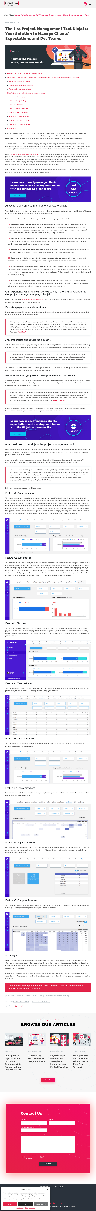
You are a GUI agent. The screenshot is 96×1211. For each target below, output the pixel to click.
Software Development (40, 1001)
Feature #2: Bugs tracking (17, 101)
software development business (32, 299)
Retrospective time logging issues (20, 89)
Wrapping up (11, 128)
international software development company (26, 154)
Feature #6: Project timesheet (19, 116)
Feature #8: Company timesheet (19, 124)
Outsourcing (38, 996)
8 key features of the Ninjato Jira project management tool (26, 93)
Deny (25, 1204)
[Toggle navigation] (90, 4)
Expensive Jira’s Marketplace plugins (21, 85)
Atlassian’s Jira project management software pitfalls (24, 73)
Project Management (21, 1001)
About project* (25, 1135)
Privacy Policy (41, 1157)
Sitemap (73, 1206)
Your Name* (24, 1119)
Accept (10, 1204)
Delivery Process (23, 996)
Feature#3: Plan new (16, 105)
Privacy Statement (30, 1208)
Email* (51, 1119)
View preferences (41, 1204)
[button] (47, 1189)
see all (48, 1079)
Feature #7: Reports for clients (19, 120)
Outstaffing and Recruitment (57, 996)
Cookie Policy (20, 1208)
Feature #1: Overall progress (18, 97)
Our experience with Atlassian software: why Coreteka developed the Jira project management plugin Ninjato (43, 77)
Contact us (66, 1206)
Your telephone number (28, 1127)
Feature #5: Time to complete (18, 113)
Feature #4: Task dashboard (18, 109)
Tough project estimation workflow (20, 81)
